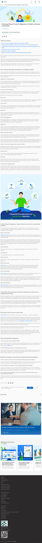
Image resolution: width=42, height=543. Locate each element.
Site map (14, 541)
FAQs (2, 483)
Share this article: (4, 382)
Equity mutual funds (5, 235)
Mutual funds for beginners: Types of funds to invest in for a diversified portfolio (20, 44)
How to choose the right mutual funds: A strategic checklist (15, 43)
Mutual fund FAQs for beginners (9, 51)
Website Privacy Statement (6, 486)
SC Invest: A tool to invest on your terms (11, 49)
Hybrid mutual (4, 285)
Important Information (5, 489)
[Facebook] (34, 541)
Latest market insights (5, 492)
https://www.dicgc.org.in (5, 530)
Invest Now (5, 28)
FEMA (9, 345)
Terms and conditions (5, 513)
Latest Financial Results (5, 487)
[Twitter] (40, 541)
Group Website (3, 501)
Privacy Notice (3, 518)
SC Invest (3, 315)
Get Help (2, 481)
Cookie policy (3, 516)
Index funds (3, 273)
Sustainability (3, 510)
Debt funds (3, 265)
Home (1, 4)
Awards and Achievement (5, 498)
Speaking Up (3, 507)
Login (35, 2)
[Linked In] (37, 541)
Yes (30, 387)
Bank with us (3, 478)
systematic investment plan (26, 320)
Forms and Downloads (5, 484)
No (37, 387)
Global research (4, 495)
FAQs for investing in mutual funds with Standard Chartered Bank (16, 52)
